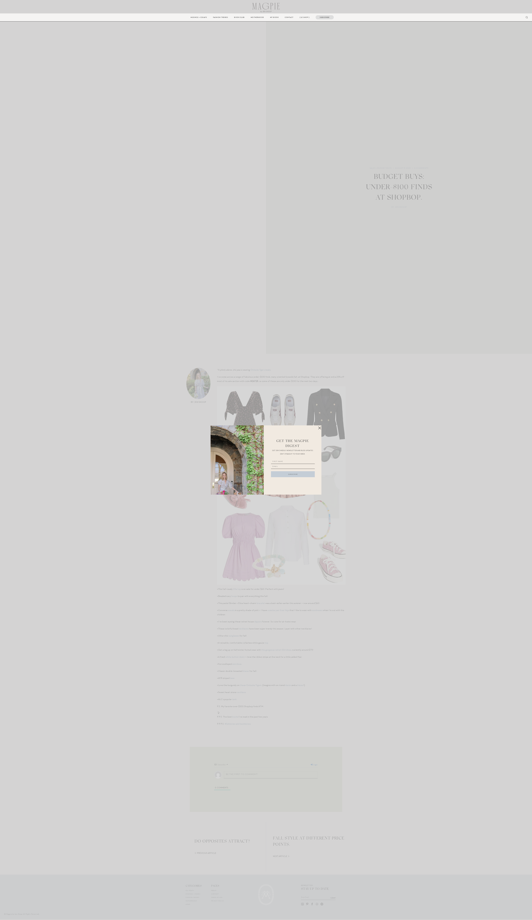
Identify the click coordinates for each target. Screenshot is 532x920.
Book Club (239, 17)
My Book (274, 17)
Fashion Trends (220, 17)
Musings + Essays (199, 17)
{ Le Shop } (305, 17)
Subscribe (325, 17)
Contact (289, 17)
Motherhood (257, 17)
